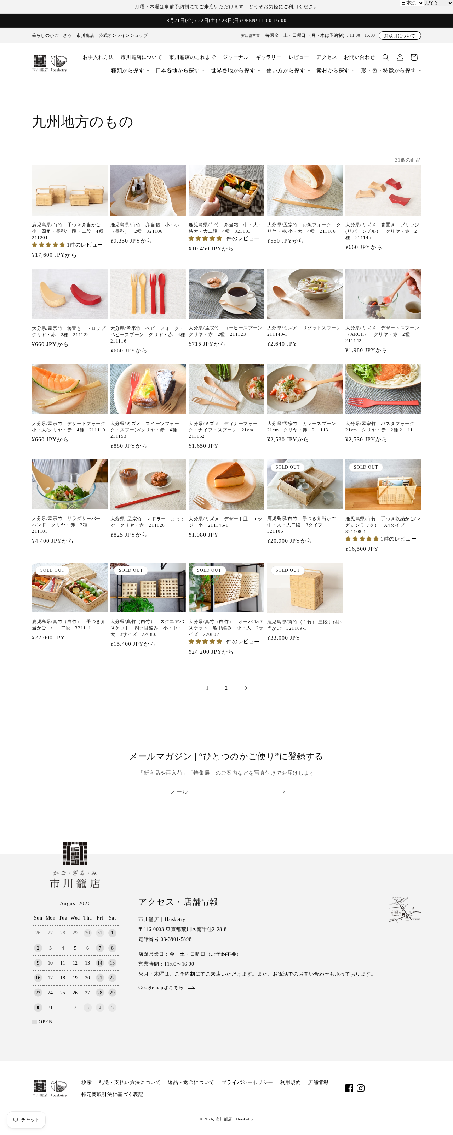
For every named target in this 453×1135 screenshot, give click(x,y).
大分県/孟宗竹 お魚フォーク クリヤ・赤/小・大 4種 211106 (304, 228)
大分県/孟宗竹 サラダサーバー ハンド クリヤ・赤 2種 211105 (69, 525)
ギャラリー (269, 57)
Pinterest (406, 1088)
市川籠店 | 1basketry (235, 1119)
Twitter (394, 1088)
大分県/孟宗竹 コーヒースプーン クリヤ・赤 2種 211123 (226, 331)
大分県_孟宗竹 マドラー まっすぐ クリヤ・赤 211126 (147, 522)
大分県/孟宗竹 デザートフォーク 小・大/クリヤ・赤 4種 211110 (70, 427)
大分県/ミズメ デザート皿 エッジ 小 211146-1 (226, 522)
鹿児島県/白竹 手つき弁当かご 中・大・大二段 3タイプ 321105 (304, 525)
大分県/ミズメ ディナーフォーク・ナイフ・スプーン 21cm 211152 (223, 430)
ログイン (400, 57)
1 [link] (207, 688)
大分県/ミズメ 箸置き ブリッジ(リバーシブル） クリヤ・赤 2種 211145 (382, 231)
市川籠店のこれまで (192, 57)
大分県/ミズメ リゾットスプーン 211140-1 (305, 331)
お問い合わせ (359, 57)
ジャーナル (236, 57)
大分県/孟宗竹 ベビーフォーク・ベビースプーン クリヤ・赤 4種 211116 (148, 335)
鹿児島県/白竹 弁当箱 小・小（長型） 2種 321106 (144, 228)
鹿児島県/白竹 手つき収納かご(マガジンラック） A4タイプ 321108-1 (383, 525)
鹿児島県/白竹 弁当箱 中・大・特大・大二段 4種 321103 (226, 228)
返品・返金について (191, 1082)
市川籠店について (141, 57)
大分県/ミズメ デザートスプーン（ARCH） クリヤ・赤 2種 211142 (382, 334)
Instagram (361, 1088)
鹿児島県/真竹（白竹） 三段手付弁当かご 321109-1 (304, 625)
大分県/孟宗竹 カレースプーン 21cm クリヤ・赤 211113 (304, 427)
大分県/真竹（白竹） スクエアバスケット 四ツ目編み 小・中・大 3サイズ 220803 (147, 628)
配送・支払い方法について (130, 1082)
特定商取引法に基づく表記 (112, 1094)
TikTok (383, 1088)
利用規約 (290, 1082)
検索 (86, 1082)
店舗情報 (318, 1082)
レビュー (299, 57)
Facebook (349, 1088)
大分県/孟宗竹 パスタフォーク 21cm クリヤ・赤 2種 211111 (382, 427)
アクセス (326, 57)
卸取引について (399, 35)
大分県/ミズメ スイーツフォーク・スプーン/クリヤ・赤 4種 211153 (146, 430)
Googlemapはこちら (161, 987)
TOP (435, 1120)
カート (414, 57)
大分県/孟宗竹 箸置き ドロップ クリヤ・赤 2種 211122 (69, 331)
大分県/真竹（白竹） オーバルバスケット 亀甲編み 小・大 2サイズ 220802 (226, 628)
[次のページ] (245, 688)
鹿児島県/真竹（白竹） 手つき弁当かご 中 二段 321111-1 (69, 625)
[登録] (282, 792)
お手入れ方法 (98, 57)
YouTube (372, 1088)
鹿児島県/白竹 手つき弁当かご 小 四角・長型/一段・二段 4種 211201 (70, 231)
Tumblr (417, 1088)
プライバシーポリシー (247, 1082)
